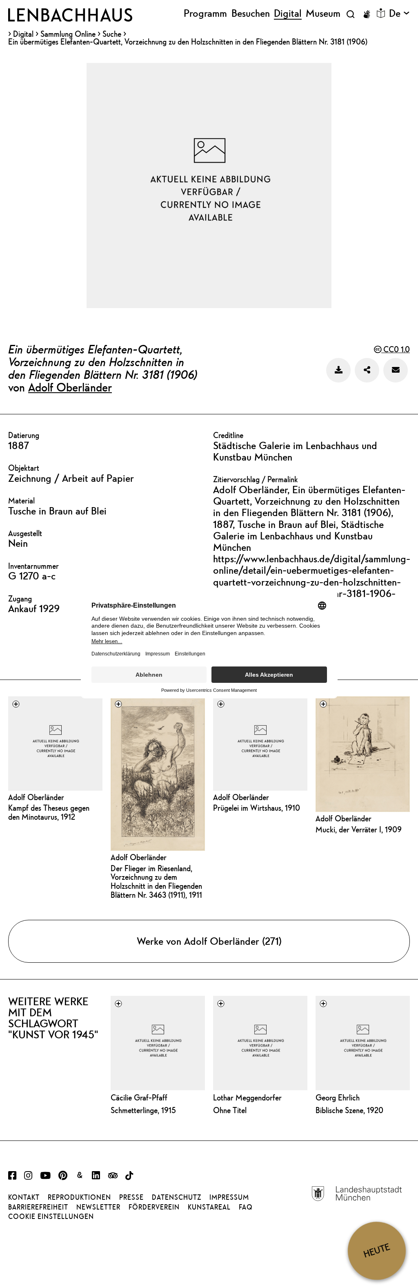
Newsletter (98, 1207)
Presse (131, 1197)
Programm (205, 13)
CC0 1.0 (395, 349)
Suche (111, 33)
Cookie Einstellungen (51, 1216)
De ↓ (399, 13)
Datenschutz (176, 1197)
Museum (323, 13)
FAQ (246, 1207)
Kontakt (24, 1197)
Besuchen (250, 13)
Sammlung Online (68, 34)
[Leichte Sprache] (381, 13)
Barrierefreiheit (38, 1207)
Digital (23, 34)
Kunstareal (209, 1207)
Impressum (229, 1197)
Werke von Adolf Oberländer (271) (209, 941)
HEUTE (376, 1250)
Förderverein (154, 1207)
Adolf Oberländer (70, 387)
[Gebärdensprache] (366, 14)
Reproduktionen (79, 1197)
